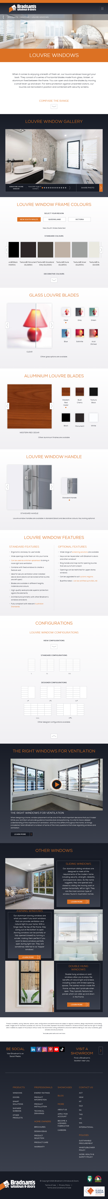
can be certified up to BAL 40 (85, 581)
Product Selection (39, 1136)
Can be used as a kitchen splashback (26, 560)
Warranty (39, 1147)
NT (80, 1101)
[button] (38, 188)
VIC (80, 1118)
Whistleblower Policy (87, 1148)
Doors (16, 1097)
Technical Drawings (39, 1112)
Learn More (77, 902)
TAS (81, 1114)
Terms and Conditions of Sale (59, 1188)
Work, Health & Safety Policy (86, 1155)
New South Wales (29, 219)
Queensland (54, 219)
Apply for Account (63, 1115)
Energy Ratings (42, 1093)
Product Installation (40, 1105)
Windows (17, 1093)
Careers (62, 1130)
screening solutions (80, 552)
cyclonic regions (86, 576)
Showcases (65, 1087)
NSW (81, 1097)
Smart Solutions (18, 1102)
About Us (62, 1109)
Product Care (41, 1142)
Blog (61, 1095)
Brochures (39, 1127)
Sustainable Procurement (86, 1142)
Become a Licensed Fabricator (63, 1123)
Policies (84, 1135)
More (61, 1104)
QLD (81, 1106)
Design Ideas (40, 1131)
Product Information (40, 1098)
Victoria (79, 219)
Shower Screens (17, 1109)
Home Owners (42, 1121)
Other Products (18, 1116)
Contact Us (86, 1087)
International (86, 1127)
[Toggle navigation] (102, 8)
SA (80, 1110)
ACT (81, 1093)
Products (19, 1087)
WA (80, 1123)
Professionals (43, 1087)
